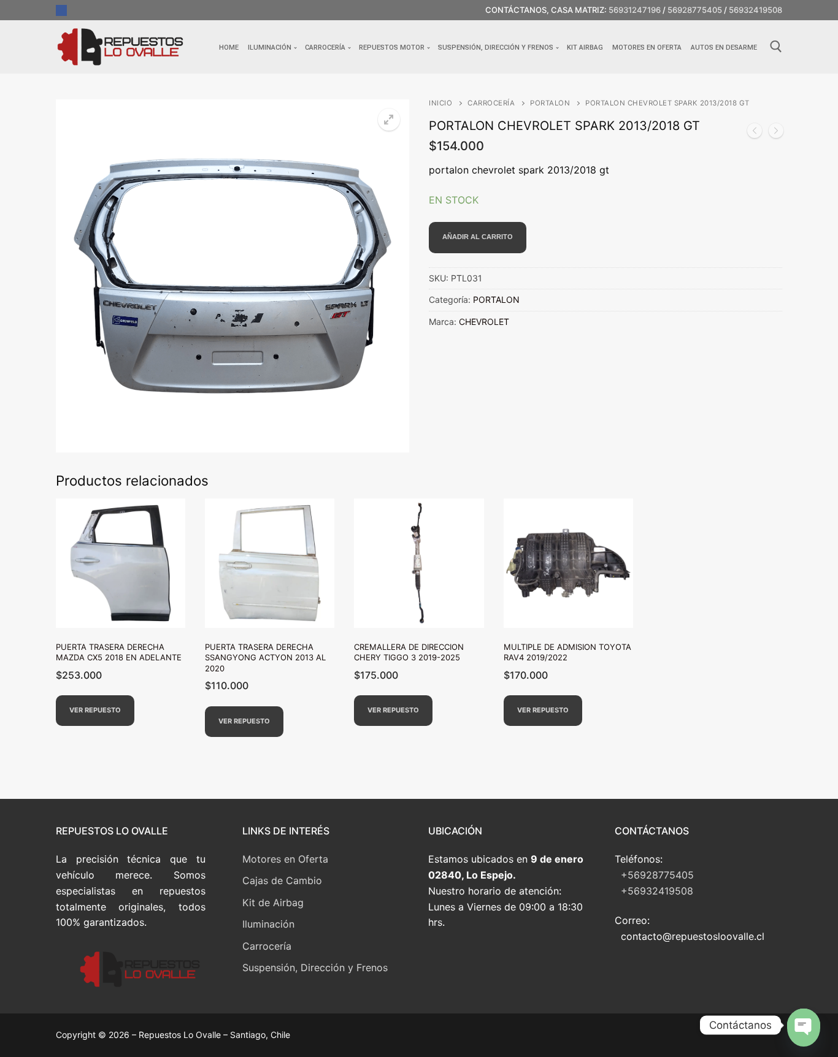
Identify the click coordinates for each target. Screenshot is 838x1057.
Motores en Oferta (285, 859)
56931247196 (635, 10)
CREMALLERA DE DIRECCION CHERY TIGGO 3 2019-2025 (409, 652)
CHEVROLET (484, 321)
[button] (389, 120)
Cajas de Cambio (282, 880)
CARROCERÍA (491, 103)
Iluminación (268, 924)
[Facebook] (61, 10)
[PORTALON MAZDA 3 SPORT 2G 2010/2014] (754, 133)
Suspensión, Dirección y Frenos (315, 967)
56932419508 (755, 10)
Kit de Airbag (273, 902)
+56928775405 (657, 875)
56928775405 (694, 10)
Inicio (440, 103)
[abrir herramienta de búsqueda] (776, 46)
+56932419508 (657, 891)
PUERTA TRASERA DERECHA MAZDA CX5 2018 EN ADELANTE (119, 652)
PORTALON (550, 103)
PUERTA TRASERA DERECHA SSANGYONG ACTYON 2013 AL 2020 (265, 657)
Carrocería (266, 946)
